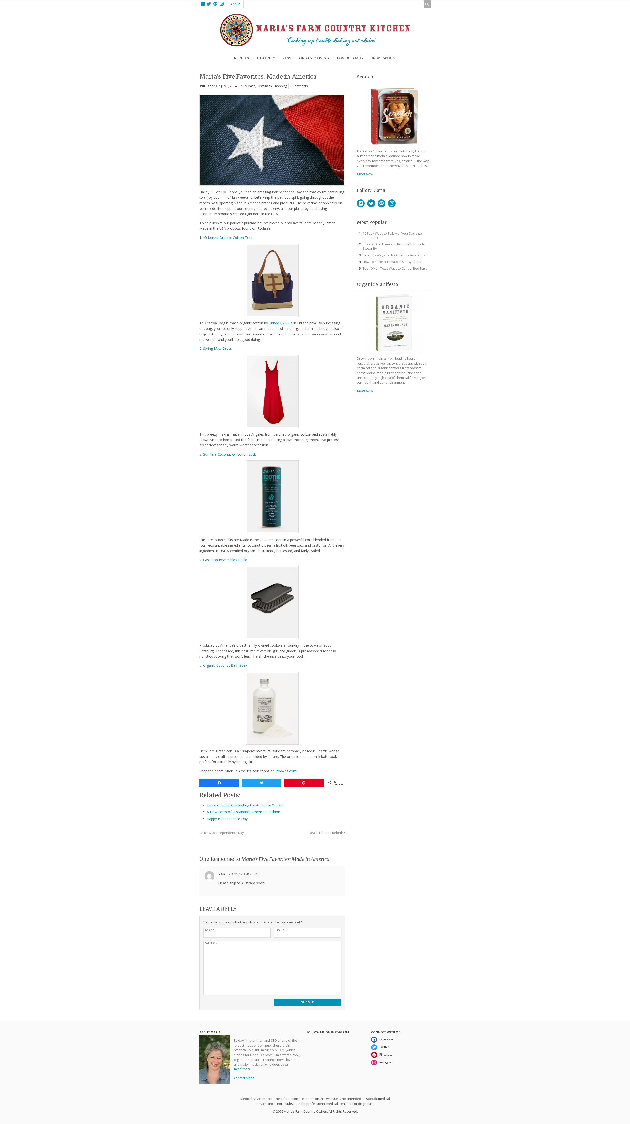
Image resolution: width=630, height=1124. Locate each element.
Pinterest (381, 203)
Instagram (392, 203)
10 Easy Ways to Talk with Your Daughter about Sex (393, 235)
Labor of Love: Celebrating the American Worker (245, 805)
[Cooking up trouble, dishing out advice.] (315, 45)
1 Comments (299, 86)
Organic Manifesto (377, 284)
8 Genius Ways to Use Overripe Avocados (394, 255)
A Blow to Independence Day (222, 833)
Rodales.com (286, 771)
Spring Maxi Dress (217, 348)
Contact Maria (244, 1078)
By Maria (249, 86)
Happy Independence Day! (227, 818)
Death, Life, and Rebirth (326, 833)
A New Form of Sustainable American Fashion (243, 811)
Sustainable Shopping (272, 86)
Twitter (371, 203)
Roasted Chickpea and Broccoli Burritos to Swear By (394, 246)
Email (280, 930)
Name (209, 930)
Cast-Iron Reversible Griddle (225, 559)
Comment (211, 942)
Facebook (361, 203)
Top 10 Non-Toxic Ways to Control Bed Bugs (395, 268)
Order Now (365, 174)
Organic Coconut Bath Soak (225, 665)
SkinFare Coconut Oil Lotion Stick (229, 454)
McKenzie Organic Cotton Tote (227, 237)
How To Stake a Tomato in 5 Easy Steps (392, 261)
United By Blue (280, 323)
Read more (242, 1069)
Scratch (365, 77)
